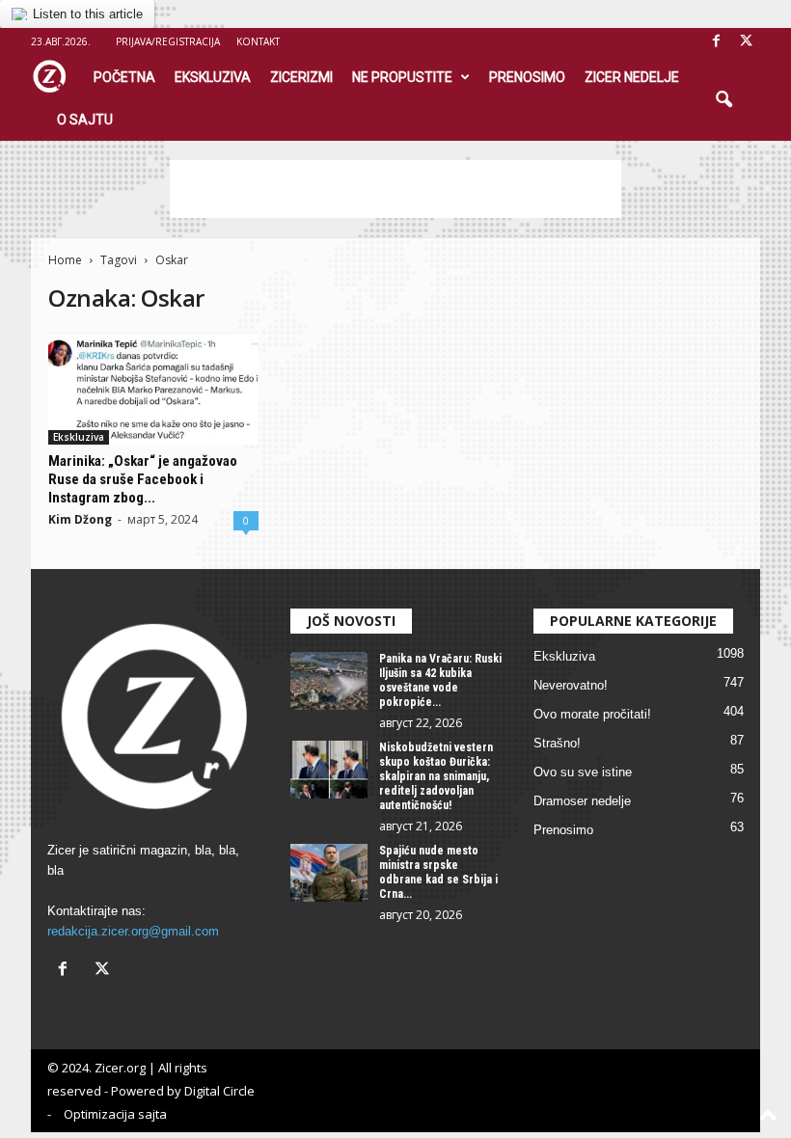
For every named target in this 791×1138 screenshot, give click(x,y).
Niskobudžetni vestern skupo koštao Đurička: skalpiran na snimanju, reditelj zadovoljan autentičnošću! (436, 776)
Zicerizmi (301, 77)
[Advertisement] (395, 189)
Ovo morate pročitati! (592, 714)
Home (65, 260)
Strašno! (557, 743)
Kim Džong (80, 519)
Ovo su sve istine (582, 772)
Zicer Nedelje (632, 77)
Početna (124, 77)
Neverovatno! (570, 685)
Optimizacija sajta (115, 1114)
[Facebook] (715, 42)
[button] (723, 100)
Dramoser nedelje (582, 801)
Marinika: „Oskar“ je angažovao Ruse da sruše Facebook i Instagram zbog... (142, 479)
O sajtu (85, 119)
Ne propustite (402, 77)
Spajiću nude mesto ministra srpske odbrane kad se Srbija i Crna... (438, 872)
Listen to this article (88, 14)
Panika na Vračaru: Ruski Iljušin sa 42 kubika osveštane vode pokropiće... (440, 680)
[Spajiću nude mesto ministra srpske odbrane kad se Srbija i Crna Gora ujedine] (329, 873)
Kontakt (258, 41)
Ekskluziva (213, 77)
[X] (745, 42)
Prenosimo (527, 77)
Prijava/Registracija (168, 41)
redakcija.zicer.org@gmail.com (133, 931)
